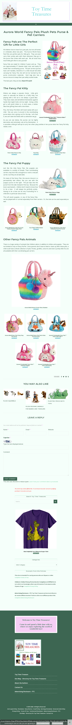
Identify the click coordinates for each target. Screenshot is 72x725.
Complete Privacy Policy (31, 586)
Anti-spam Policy (12, 709)
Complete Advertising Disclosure (24, 598)
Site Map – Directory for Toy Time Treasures (30, 679)
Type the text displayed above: (13, 444)
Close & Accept (57, 723)
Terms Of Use (25, 711)
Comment (6, 452)
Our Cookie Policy (43, 723)
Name (5, 430)
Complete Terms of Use (22, 577)
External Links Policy (59, 709)
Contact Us (19, 687)
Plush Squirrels (9, 401)
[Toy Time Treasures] (36, 11)
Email (28, 430)
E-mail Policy (36, 709)
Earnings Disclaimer (46, 709)
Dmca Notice (28, 709)
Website (51, 430)
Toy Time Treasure (21, 674)
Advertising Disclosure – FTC (25, 692)
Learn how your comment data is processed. (43, 482)
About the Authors (21, 683)
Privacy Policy (16, 711)
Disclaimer (21, 709)
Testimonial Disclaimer (36, 711)
